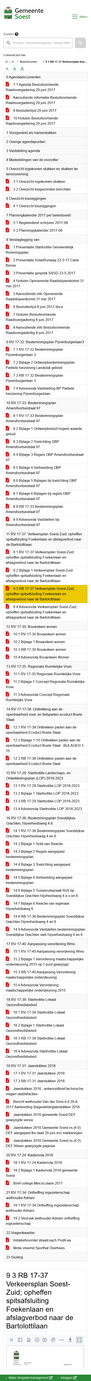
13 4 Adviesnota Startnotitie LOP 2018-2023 (47, 809)
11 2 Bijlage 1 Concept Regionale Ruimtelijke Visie (45, 684)
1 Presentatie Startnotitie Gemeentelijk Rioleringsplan (39, 249)
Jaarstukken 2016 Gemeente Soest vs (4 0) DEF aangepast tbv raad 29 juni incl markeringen (44, 1130)
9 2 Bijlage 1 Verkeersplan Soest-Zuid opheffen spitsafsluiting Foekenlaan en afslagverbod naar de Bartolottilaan (39, 576)
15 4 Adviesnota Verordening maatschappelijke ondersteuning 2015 (36, 987)
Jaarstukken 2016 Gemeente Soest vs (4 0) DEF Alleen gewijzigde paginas (43, 1143)
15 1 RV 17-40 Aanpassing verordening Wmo (48, 951)
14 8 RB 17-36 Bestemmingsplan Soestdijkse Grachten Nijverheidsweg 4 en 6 (45, 919)
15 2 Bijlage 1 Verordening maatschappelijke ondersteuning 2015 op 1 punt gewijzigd (44, 961)
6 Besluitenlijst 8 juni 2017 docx (37, 307)
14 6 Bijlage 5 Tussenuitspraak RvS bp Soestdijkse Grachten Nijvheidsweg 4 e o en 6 (42, 893)
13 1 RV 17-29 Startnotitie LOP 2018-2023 (46, 786)
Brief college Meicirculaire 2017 (37, 1183)
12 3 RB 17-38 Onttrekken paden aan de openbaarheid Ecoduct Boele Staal (41, 761)
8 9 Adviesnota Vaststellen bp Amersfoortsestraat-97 (32, 522)
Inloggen (67, 1377)
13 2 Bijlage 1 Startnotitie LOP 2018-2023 (45, 793)
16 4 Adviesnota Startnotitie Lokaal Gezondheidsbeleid (37, 1053)
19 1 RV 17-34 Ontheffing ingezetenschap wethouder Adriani (42, 1207)
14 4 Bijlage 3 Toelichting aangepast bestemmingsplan (38, 867)
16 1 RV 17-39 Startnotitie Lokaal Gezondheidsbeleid (35, 1015)
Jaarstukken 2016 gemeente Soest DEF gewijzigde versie (41, 1117)
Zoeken (8, 34)
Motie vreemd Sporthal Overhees (38, 1248)
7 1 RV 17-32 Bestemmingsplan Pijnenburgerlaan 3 (34, 352)
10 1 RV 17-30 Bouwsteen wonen (39, 634)
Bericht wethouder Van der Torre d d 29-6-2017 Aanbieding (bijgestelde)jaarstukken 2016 (43, 1104)
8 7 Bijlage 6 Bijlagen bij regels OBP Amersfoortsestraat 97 (38, 496)
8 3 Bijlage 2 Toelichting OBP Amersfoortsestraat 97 (32, 444)
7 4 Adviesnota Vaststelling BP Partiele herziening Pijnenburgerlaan (40, 391)
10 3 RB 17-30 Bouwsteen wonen (39, 649)
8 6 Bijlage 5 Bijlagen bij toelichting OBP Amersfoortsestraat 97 (41, 483)
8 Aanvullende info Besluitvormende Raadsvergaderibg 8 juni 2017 (38, 330)
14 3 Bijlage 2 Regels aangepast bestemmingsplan (35, 854)
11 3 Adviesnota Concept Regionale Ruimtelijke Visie (38, 697)
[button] (80, 43)
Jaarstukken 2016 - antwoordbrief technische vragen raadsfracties (44, 1091)
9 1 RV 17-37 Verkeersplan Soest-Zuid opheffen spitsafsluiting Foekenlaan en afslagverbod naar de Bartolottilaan (40, 557)
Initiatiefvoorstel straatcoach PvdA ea (41, 1240)
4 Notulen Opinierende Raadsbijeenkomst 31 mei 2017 (45, 283)
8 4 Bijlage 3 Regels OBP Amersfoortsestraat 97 (44, 457)
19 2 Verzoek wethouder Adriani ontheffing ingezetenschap (43, 1220)
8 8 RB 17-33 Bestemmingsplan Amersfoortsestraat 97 (34, 509)
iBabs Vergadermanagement (28, 1377)
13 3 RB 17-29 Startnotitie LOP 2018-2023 (46, 801)
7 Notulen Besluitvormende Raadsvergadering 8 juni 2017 (31, 317)
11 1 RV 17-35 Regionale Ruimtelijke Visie (46, 674)
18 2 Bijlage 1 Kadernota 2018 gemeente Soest (42, 1172)
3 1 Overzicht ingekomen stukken (38, 181)
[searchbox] (38, 43)
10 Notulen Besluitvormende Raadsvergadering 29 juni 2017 (32, 120)
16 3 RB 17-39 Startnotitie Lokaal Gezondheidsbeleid (35, 1040)
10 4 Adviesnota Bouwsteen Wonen (40, 657)
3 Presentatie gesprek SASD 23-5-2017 (43, 273)
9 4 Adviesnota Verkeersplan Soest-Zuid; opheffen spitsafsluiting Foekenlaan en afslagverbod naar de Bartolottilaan (41, 612)
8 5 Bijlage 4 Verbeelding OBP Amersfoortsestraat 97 (33, 470)
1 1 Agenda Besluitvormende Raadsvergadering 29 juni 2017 (32, 87)
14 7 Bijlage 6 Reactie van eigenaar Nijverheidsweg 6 (37, 906)
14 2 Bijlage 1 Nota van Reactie (37, 844)
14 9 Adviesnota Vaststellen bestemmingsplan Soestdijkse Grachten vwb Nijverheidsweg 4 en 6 (45, 932)
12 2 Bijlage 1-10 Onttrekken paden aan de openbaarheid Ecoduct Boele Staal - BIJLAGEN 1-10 (45, 745)
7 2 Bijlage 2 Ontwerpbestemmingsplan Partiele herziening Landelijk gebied (40, 365)
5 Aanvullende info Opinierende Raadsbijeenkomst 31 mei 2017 (34, 296)
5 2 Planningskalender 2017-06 (37, 230)
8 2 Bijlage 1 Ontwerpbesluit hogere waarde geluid (44, 431)
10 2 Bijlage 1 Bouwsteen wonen (38, 642)
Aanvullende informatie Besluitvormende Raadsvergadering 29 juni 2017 (41, 100)
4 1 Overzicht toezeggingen (34, 206)
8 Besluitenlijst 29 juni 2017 (34, 110)
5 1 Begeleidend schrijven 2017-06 (40, 223)
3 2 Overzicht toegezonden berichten (41, 189)
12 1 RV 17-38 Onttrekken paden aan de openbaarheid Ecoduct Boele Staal (41, 729)
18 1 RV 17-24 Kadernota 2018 (37, 1163)
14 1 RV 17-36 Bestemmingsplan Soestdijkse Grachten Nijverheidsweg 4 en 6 (45, 833)
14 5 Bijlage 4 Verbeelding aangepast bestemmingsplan (39, 880)
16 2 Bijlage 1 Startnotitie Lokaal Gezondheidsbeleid (35, 1028)
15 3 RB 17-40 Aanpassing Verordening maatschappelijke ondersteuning (41, 974)
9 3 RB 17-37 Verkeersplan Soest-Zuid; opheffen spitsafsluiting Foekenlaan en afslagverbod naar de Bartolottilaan (40, 594)
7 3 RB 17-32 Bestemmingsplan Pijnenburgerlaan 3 (34, 378)
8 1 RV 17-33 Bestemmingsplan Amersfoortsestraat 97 (34, 418)
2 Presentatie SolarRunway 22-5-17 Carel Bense (42, 262)
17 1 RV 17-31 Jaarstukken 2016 (38, 1073)
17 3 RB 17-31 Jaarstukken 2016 (38, 1081)
